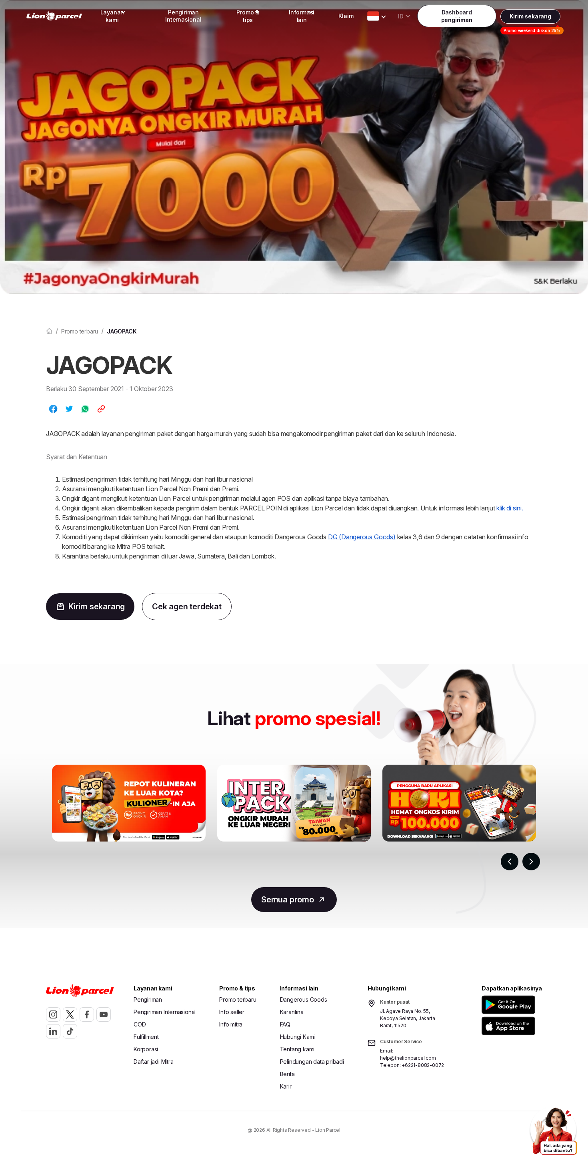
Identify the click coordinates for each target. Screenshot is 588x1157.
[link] (54, 16)
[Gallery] (294, 822)
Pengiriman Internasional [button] (183, 16)
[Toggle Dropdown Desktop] (373, 16)
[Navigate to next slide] (531, 861)
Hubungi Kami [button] (297, 1036)
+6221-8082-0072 (423, 1065)
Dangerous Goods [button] (303, 999)
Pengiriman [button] (148, 999)
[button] (510, 1004)
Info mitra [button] (230, 1024)
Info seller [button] (231, 1011)
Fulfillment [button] (146, 1036)
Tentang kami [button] (297, 1049)
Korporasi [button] (146, 1049)
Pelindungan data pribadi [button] (312, 1061)
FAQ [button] (285, 1024)
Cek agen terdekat (187, 606)
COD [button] (140, 1024)
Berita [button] (287, 1074)
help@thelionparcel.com (408, 1058)
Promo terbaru (79, 331)
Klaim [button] (345, 15)
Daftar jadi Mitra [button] (154, 1061)
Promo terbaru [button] (237, 999)
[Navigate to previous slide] (509, 861)
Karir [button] (286, 1086)
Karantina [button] (292, 1011)
